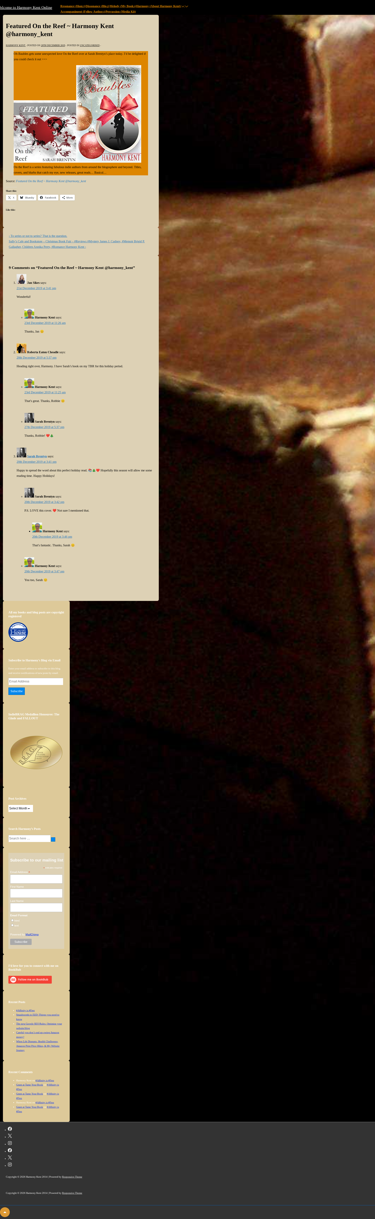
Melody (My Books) (123, 6)
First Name (17, 886)
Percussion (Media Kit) (120, 11)
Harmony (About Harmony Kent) (158, 6)
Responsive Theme (72, 1176)
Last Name (17, 900)
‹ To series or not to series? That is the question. (38, 236)
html (17, 920)
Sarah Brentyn (37, 456)
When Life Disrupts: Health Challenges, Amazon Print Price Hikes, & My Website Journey (38, 1046)
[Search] (53, 839)
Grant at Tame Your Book (29, 1084)
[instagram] (10, 1143)
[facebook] (10, 1129)
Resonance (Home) (72, 6)
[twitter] (10, 1136)
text (16, 925)
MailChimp (32, 934)
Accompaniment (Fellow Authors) (82, 11)
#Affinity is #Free (25, 1010)
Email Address (20, 872)
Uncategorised (90, 45)
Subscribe (17, 691)
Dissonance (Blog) (97, 6)
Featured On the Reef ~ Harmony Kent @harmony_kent (51, 181)
